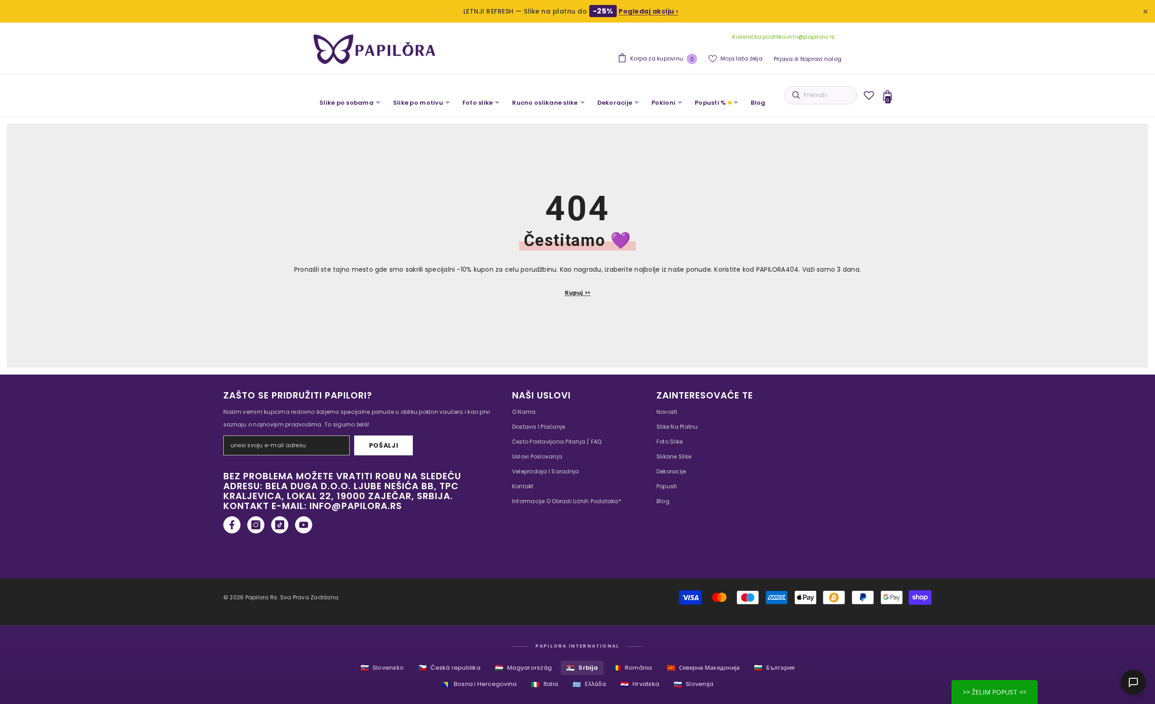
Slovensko (382, 667)
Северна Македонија (703, 667)
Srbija (582, 667)
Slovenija (693, 684)
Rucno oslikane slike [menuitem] (545, 102)
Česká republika (449, 667)
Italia (544, 684)
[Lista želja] (869, 95)
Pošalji (383, 445)
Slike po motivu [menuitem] (418, 102)
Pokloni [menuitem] (663, 102)
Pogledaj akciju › (649, 11)
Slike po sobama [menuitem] (346, 102)
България (774, 667)
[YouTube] (303, 524)
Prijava (783, 59)
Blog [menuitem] (758, 102)
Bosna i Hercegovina (479, 684)
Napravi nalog (820, 59)
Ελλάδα (589, 684)
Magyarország (523, 667)
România (632, 667)
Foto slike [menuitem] (477, 102)
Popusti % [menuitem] (710, 102)
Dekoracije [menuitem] (615, 102)
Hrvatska (639, 684)
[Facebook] (231, 524)
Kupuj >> (578, 292)
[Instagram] (255, 524)
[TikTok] (279, 524)
